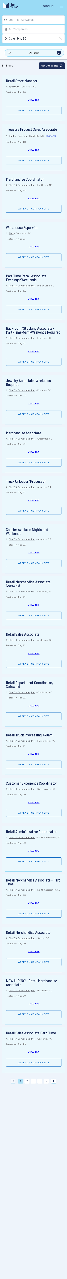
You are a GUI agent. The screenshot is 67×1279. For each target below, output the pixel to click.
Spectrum (14, 86)
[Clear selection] (61, 38)
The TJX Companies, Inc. (22, 185)
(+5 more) (50, 136)
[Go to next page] (53, 1081)
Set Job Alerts (49, 65)
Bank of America (18, 136)
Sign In (48, 6)
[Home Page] (12, 6)
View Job (33, 100)
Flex (11, 233)
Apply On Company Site (33, 110)
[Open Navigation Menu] (62, 6)
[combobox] (36, 20)
